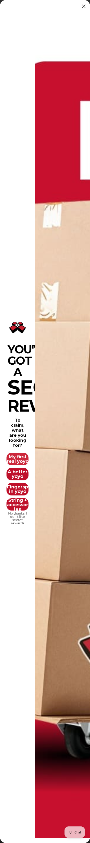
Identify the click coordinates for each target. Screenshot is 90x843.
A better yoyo (18, 474)
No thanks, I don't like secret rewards (17, 517)
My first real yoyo (17, 459)
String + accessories (17, 504)
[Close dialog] (84, 6)
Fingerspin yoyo (17, 489)
